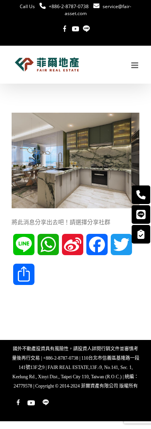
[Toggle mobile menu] (135, 65)
